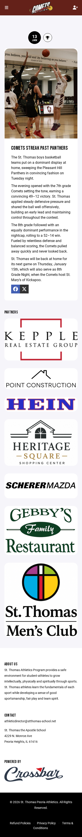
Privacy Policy (46, 823)
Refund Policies (20, 823)
